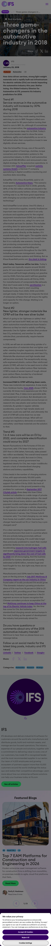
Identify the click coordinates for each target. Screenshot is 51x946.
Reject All (25, 937)
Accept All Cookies (25, 932)
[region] (25, 929)
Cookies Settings (25, 943)
